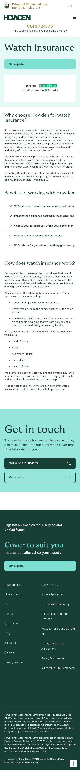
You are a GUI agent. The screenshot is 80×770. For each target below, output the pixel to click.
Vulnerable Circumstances (58, 668)
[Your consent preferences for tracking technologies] (73, 763)
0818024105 (40, 26)
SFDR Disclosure (52, 594)
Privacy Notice (13, 662)
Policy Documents (52, 658)
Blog (7, 633)
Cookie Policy (50, 585)
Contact (9, 613)
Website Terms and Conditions (58, 631)
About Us (10, 642)
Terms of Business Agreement (52, 646)
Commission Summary (55, 604)
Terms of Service (23, 762)
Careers (9, 652)
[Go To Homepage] (17, 17)
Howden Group (13, 585)
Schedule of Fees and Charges (54, 616)
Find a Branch (13, 594)
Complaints (11, 623)
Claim (8, 604)
